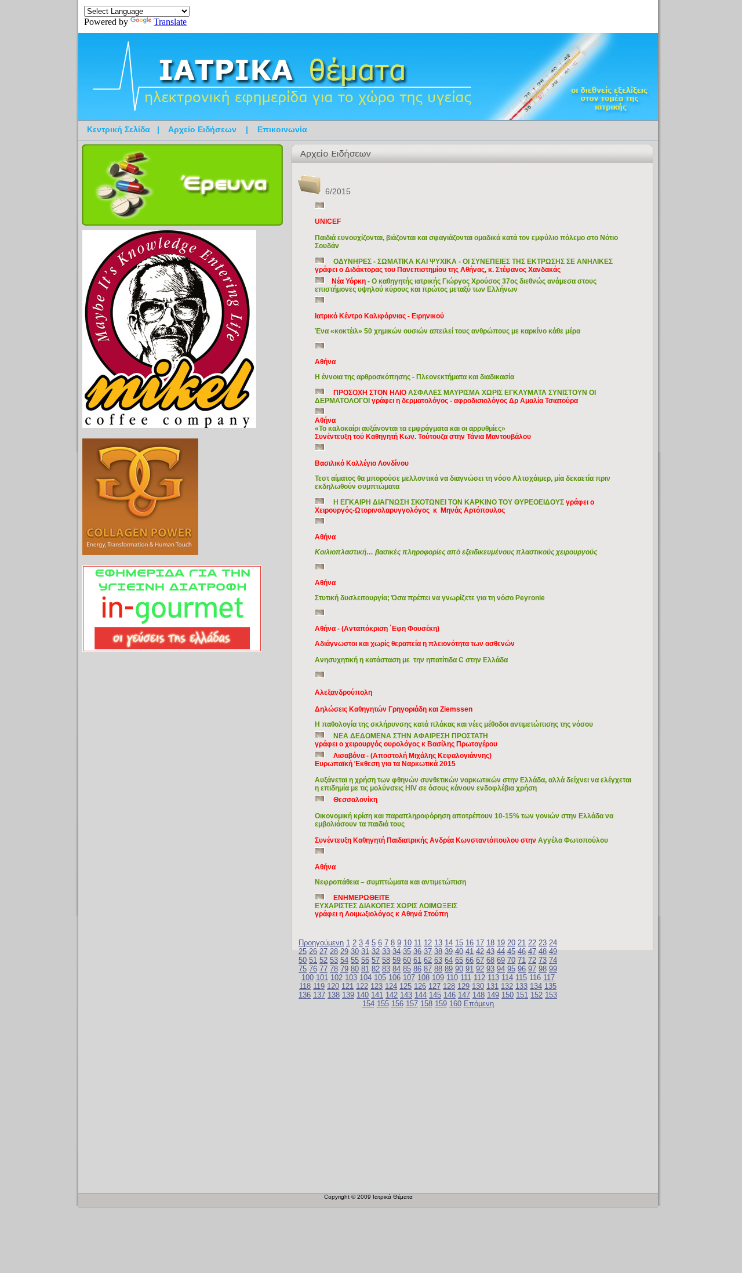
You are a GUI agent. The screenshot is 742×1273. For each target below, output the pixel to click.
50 (303, 960)
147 (464, 995)
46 (522, 951)
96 (522, 968)
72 (532, 960)
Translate (170, 22)
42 (480, 951)
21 (522, 942)
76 (313, 968)
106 (394, 977)
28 (334, 951)
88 (438, 968)
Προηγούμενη (321, 942)
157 (412, 1003)
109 (438, 977)
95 (511, 968)
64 (449, 960)
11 (417, 942)
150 (507, 995)
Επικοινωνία (282, 129)
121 (347, 986)
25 (303, 951)
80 (355, 968)
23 (543, 942)
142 (391, 995)
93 (490, 968)
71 (522, 960)
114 (507, 977)
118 (305, 986)
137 (319, 995)
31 (365, 951)
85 (407, 968)
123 (376, 986)
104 (365, 977)
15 (459, 942)
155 (383, 1003)
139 (348, 995)
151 (522, 995)
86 (417, 968)
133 (521, 986)
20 (511, 942)
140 (363, 995)
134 (536, 986)
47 (532, 951)
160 (455, 1003)
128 (449, 986)
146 (449, 995)
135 (550, 986)
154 (368, 1003)
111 (465, 977)
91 (469, 968)
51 (313, 960)
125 (405, 986)
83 (386, 968)
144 (420, 995)
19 (501, 942)
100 (307, 977)
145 (435, 995)
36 (417, 951)
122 (362, 986)
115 (521, 977)
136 (305, 995)
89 (449, 968)
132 (507, 986)
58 (386, 960)
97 (532, 968)
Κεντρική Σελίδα (118, 129)
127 (434, 986)
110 (452, 977)
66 (469, 960)
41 (469, 951)
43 (490, 951)
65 (459, 960)
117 (549, 977)
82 (376, 968)
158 (426, 1003)
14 (449, 942)
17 (480, 942)
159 (441, 1003)
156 (397, 1003)
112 (479, 977)
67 (480, 960)
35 (407, 951)
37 (428, 951)
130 (478, 986)
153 (551, 995)
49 (553, 951)
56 (365, 960)
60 (407, 960)
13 (438, 942)
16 (469, 942)
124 (391, 986)
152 (536, 995)
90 (459, 968)
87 (428, 968)
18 (490, 942)
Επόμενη (479, 1003)
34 (396, 951)
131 (492, 986)
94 (501, 968)
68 (490, 960)
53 (334, 960)
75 (303, 968)
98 (543, 968)
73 (543, 960)
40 (459, 951)
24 (553, 942)
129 (463, 986)
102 (336, 977)
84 (396, 968)
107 (409, 977)
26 (313, 951)
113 (493, 977)
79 (344, 968)
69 (501, 960)
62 (428, 960)
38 (438, 951)
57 (376, 960)
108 (423, 977)
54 (344, 960)
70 (511, 960)
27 (323, 951)
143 (406, 995)
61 (417, 960)
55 (355, 960)
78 (334, 968)
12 (428, 942)
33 (386, 951)
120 (333, 986)
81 (365, 968)
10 (407, 942)
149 (493, 995)
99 (553, 968)
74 (553, 960)
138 (334, 995)
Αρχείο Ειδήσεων (202, 129)
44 (501, 951)
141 (377, 995)
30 (355, 951)
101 (322, 977)
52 (323, 960)
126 (420, 986)
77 (323, 968)
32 (376, 951)
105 (380, 977)
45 (511, 951)
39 (449, 951)
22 (532, 942)
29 (344, 951)
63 (438, 960)
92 (480, 968)
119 (319, 986)
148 (478, 995)
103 (351, 977)
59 (396, 960)
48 (543, 951)
